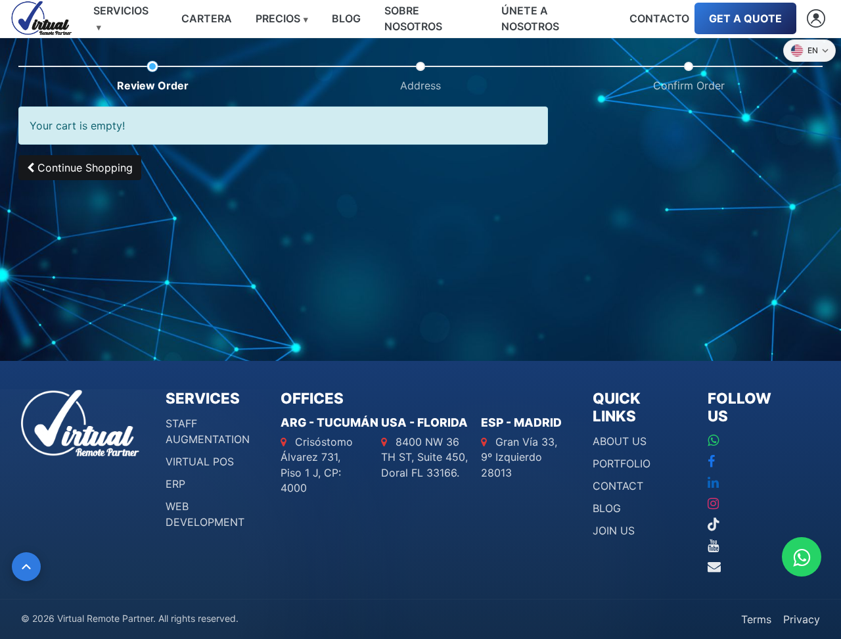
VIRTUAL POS (200, 461)
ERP (175, 483)
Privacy (801, 619)
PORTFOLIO (621, 463)
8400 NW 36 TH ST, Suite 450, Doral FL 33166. (424, 457)
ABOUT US (620, 441)
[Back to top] (26, 566)
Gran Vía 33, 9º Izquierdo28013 (519, 457)
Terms (756, 619)
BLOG (607, 508)
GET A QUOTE (745, 18)
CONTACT (618, 485)
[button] (79, 167)
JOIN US (614, 530)
